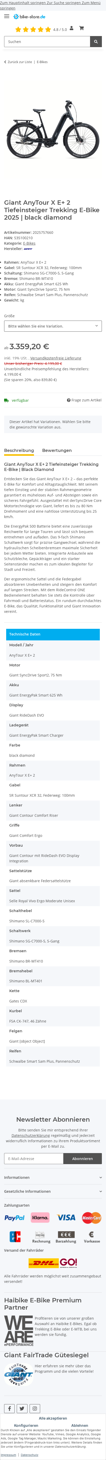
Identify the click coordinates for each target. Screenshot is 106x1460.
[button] (71, 28)
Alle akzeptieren (53, 1418)
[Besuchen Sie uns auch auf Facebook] (9, 1408)
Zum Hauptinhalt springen (23, 2)
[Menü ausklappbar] (6, 14)
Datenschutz (29, 1455)
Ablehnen (79, 1425)
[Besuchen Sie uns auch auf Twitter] (22, 1408)
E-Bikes (29, 243)
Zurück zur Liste (20, 61)
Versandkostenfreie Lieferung (55, 358)
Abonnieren (82, 1158)
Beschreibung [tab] (19, 450)
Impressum (8, 1455)
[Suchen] (96, 41)
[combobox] (53, 326)
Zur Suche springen (64, 2)
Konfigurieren (26, 1425)
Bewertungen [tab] (57, 450)
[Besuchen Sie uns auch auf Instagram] (35, 1408)
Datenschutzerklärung (31, 1135)
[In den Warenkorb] (8, 78)
